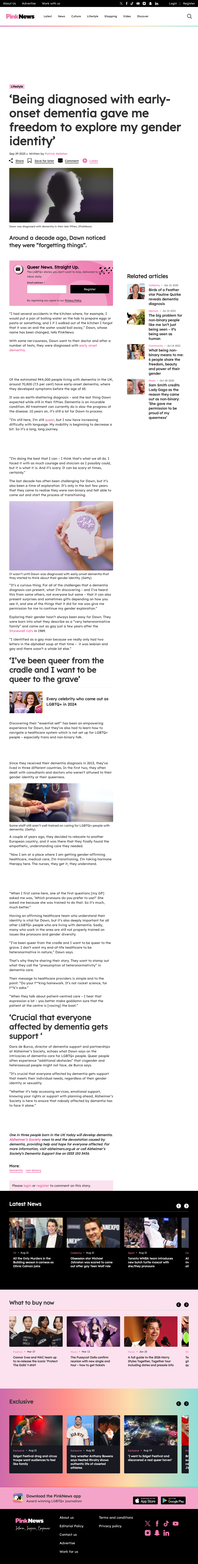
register (43, 1186)
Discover (142, 16)
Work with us (51, 3)
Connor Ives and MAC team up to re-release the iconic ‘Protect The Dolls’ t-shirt (35, 1361)
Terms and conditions (116, 1517)
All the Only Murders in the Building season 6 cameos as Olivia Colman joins (33, 1262)
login (27, 1186)
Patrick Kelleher (56, 153)
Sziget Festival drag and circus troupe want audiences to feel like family (35, 1460)
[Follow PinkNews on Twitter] (147, 1524)
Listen (94, 161)
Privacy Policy (73, 300)
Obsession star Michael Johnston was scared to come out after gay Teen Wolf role (92, 1262)
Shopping (110, 16)
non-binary (33, 1170)
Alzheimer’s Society (25, 1139)
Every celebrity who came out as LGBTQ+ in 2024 (77, 701)
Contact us (68, 1534)
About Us (9, 3)
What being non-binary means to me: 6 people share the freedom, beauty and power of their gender (166, 362)
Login (173, 3)
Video (127, 16)
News (61, 16)
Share (19, 161)
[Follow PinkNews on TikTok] (166, 1524)
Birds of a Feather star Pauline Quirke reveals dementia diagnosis (165, 297)
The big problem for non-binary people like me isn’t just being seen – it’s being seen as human (165, 327)
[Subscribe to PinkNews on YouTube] (175, 1524)
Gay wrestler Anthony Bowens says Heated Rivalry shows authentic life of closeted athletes (92, 1462)
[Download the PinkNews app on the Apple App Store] (145, 1500)
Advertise (29, 3)
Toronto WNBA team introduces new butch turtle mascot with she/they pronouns (150, 1262)
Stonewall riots (21, 631)
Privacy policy (110, 1526)
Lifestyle (92, 16)
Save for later (44, 161)
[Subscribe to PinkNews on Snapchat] (157, 1533)
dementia (16, 1170)
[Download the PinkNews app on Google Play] (173, 1500)
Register (189, 3)
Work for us (69, 1551)
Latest (48, 16)
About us (67, 1517)
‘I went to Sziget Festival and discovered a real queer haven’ (150, 1458)
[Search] (189, 16)
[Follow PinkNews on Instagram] (147, 1533)
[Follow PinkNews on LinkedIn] (157, 3)
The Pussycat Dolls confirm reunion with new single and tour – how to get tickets (90, 1361)
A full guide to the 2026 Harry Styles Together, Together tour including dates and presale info (151, 1361)
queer (49, 420)
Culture (76, 16)
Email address (40, 282)
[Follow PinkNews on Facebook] (157, 1524)
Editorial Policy (72, 1526)
